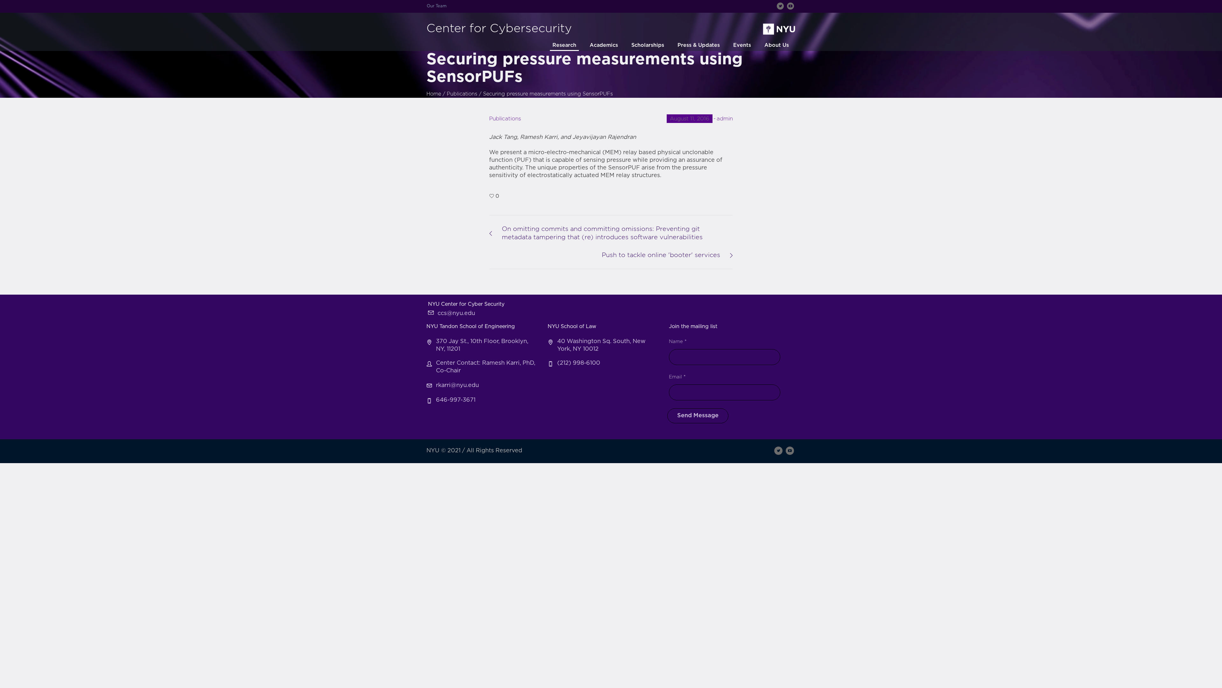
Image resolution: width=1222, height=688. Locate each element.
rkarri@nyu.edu (457, 385)
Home (433, 94)
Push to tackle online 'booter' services (661, 255)
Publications (462, 94)
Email (677, 377)
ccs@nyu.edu (456, 313)
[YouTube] (790, 6)
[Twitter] (780, 6)
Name (677, 341)
